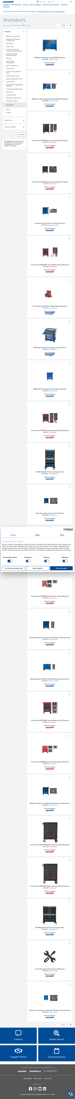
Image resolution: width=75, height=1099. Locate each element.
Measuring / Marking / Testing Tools (13, 40)
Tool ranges (32, 11)
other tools (9, 92)
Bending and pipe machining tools (12, 54)
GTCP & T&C (48, 1078)
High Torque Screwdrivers (10, 62)
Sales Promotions (10, 127)
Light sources (10, 82)
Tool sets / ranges (21, 11)
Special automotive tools (14, 79)
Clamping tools (11, 95)
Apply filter (22, 134)
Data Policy (37, 1078)
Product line (8, 120)
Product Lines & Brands (32, 5)
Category (7, 31)
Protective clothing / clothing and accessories (14, 50)
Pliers (8, 109)
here (69, 550)
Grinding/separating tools (14, 89)
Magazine (64, 5)
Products (7, 5)
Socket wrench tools (12, 76)
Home (5, 11)
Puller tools (9, 46)
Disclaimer (27, 1078)
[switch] (28, 561)
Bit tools (8, 58)
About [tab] (62, 535)
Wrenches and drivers (13, 36)
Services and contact (51, 5)
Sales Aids (9, 43)
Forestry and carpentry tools (13, 72)
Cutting (8, 112)
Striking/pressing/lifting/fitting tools (14, 85)
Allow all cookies (61, 568)
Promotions (16, 5)
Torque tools (10, 68)
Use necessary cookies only (14, 568)
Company (6, 7)
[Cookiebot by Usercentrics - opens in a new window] (65, 529)
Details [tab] (37, 535)
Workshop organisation (13, 98)
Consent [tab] (13, 535)
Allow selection (37, 568)
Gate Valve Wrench (12, 65)
